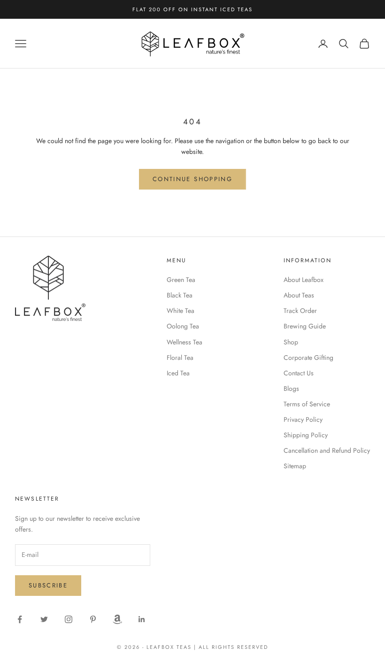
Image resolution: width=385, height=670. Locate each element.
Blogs (291, 388)
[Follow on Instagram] (68, 619)
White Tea (180, 310)
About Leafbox (303, 279)
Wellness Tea (184, 342)
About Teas (299, 295)
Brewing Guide (305, 326)
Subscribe (48, 585)
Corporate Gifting (308, 357)
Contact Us (299, 373)
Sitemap (295, 466)
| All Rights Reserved (231, 647)
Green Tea (181, 279)
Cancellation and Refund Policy (327, 450)
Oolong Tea (183, 326)
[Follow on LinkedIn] (141, 619)
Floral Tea (180, 357)
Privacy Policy (303, 419)
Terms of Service (307, 404)
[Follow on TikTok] (117, 619)
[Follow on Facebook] (19, 619)
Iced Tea (178, 373)
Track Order (300, 310)
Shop (291, 342)
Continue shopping (192, 179)
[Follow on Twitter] (44, 619)
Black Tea (179, 295)
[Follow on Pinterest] (93, 619)
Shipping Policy (306, 435)
